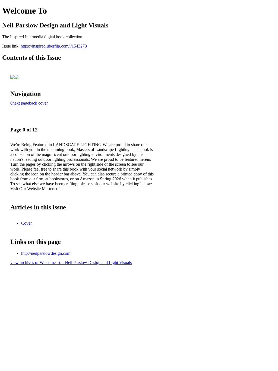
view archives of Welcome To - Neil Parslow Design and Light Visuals (71, 262)
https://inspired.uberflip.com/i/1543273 (54, 46)
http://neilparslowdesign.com (45, 253)
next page (20, 103)
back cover (38, 103)
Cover (26, 223)
